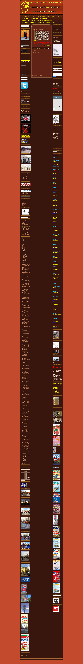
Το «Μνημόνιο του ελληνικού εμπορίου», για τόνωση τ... (26, 283)
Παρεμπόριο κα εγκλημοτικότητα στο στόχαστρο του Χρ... (25, 354)
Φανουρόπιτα (24, 358)
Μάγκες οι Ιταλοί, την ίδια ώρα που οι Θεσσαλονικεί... (26, 423)
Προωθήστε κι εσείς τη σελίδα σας (24, 74)
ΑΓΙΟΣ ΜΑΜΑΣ (24, 271)
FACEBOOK (53, 22)
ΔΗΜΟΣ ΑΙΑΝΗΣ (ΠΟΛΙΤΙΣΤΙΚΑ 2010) (25, 448)
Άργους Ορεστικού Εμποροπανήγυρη (25, 330)
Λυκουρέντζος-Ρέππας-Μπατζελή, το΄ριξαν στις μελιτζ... (25, 291)
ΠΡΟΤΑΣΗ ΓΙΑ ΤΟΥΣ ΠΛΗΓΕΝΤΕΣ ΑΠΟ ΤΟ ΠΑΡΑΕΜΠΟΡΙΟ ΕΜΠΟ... (26, 289)
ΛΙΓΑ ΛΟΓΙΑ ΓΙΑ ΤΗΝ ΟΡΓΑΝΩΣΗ (45, 18)
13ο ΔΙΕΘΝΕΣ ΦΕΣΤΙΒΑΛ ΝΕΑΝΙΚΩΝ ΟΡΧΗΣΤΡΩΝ (26, 403)
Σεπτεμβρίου (24, 256)
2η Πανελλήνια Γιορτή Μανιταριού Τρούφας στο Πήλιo (25, 365)
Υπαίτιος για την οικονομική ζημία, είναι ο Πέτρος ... (25, 352)
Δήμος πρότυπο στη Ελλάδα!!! (26, 357)
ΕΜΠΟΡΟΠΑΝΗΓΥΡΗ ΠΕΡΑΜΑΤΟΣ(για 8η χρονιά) (26, 443)
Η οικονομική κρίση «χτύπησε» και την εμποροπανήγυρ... (26, 387)
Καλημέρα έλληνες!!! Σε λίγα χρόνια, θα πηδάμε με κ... (26, 297)
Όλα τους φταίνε (24, 348)
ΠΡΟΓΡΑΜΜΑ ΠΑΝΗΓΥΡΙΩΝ (29, 16)
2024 (22, 240)
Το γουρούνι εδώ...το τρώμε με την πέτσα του (26, 303)
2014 (22, 249)
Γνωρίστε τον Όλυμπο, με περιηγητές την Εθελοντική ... (26, 382)
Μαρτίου (24, 460)
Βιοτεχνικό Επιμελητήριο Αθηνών (26, 220)
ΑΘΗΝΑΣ (23, 202)
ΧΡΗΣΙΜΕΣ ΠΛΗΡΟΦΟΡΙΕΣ (48, 20)
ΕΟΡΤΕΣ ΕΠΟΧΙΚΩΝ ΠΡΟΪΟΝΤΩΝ (56, 30)
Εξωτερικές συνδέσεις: (26, 208)
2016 (22, 247)
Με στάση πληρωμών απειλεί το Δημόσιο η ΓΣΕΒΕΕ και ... (26, 359)
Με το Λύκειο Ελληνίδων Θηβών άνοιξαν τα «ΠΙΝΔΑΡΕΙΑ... (25, 391)
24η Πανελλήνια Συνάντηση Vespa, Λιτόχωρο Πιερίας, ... (26, 277)
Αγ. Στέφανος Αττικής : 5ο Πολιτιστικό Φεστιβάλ (25, 276)
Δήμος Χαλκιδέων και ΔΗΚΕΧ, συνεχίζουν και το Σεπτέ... (26, 331)
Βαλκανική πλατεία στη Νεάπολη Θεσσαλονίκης (25, 337)
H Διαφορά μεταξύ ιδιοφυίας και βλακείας (25, 302)
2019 (22, 244)
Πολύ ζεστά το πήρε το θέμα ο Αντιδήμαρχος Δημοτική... (26, 345)
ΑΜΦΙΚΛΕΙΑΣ (23, 204)
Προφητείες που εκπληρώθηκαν (24, 398)
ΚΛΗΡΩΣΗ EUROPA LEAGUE (26, 342)
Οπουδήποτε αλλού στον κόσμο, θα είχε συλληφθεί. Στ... (26, 285)
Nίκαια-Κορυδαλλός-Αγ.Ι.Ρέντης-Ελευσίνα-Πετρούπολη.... (25, 333)
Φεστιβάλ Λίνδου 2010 (25, 375)
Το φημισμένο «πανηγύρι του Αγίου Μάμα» (26, 328)
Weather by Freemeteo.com (23, 468)
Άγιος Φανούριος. (24, 340)
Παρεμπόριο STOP (24, 233)
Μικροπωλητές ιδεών (25, 322)
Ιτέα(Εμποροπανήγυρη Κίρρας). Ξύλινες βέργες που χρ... (26, 308)
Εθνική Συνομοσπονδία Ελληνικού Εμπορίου (25, 224)
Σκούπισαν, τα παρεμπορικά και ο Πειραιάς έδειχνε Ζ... (26, 293)
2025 (22, 239)
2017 (22, 246)
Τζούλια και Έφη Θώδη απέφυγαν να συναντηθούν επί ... (26, 439)
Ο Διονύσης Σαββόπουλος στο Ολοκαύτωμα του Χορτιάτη (26, 374)
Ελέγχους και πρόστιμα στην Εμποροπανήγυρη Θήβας (26, 373)
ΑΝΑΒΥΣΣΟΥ (23, 205)
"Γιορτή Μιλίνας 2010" (25, 341)
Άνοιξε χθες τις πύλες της (25, 402)
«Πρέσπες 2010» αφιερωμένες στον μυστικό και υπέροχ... (26, 433)
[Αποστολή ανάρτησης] (48, 48)
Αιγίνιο (23, 376)
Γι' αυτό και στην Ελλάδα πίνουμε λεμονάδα (25, 313)
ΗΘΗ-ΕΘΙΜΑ (28, 18)
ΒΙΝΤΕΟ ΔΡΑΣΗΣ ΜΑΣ (31, 20)
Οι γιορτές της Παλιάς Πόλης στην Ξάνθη (26, 281)
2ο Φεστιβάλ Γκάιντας (25, 415)
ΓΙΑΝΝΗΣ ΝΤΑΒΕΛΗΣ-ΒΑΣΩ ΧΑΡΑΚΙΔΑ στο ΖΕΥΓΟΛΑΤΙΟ (26, 426)
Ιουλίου (23, 456)
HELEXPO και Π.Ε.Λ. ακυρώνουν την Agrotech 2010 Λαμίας (25, 339)
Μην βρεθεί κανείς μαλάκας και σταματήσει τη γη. (25, 380)
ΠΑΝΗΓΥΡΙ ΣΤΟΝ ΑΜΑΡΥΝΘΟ (24, 323)
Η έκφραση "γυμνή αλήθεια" (25, 278)
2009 (22, 463)
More (22, 91)
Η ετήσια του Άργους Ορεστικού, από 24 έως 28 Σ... (26, 350)
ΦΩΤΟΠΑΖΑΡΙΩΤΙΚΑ (25, 22)
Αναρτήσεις (23, 77)
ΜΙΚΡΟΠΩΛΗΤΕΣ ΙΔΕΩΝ (33, 22)
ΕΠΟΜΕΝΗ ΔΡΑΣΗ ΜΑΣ (39, 20)
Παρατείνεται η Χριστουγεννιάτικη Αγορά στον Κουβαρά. (26, 178)
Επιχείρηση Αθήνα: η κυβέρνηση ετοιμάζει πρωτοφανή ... (25, 385)
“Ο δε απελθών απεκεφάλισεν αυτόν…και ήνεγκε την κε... (26, 316)
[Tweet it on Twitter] (35, 47)
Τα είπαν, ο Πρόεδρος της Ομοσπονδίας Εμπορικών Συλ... (26, 450)
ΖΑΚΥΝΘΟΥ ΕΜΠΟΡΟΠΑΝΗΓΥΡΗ (25, 455)
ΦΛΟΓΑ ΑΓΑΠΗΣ (24, 292)
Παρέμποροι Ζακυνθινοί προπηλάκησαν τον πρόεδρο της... (25, 419)
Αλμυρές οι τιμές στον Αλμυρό (26, 451)
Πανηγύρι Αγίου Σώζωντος (25, 268)
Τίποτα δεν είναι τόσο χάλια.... (26, 321)
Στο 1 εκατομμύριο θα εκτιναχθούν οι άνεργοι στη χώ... (26, 408)
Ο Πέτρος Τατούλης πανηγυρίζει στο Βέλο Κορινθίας (25, 356)
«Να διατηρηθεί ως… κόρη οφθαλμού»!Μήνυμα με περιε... (25, 266)
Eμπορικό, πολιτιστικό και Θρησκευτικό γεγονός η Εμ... (25, 405)
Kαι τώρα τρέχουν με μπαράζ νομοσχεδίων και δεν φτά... (26, 300)
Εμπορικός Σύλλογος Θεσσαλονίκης (24, 231)
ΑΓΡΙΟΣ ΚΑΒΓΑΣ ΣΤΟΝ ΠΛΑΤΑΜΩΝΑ (25, 416)
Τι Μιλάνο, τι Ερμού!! (25, 314)
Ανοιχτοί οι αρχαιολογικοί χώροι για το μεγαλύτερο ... (26, 401)
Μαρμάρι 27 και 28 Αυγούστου (26, 432)
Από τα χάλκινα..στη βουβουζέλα (25, 371)
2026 (22, 238)
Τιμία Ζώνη (23, 263)
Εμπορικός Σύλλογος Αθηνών (25, 228)
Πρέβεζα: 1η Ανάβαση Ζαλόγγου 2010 (25, 312)
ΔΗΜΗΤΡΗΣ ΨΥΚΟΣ (24, 110)
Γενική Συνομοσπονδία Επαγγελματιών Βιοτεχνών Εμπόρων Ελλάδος (25, 222)
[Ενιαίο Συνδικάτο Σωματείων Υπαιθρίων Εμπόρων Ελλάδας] (23, 73)
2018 (22, 245)
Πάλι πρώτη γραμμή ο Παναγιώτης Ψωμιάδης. (25, 280)
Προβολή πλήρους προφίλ (25, 111)
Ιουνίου (23, 457)
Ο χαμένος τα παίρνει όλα (25, 431)
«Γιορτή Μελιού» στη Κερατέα (26, 264)
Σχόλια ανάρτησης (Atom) (38, 75)
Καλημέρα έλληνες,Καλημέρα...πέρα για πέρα (26, 318)
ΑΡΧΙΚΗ (23, 16)
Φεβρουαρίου (24, 461)
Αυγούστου (24, 257)
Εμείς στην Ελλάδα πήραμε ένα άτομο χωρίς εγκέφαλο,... (25, 397)
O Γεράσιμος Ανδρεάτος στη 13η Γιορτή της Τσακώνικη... (26, 437)
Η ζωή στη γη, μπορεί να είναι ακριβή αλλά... (26, 369)
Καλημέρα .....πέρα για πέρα (26, 430)
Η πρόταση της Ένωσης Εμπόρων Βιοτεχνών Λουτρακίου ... (25, 270)
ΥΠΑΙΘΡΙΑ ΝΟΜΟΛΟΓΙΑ (41, 22)
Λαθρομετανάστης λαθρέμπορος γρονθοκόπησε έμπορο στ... (26, 453)
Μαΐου (23, 458)
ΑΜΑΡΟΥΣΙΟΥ (24, 203)
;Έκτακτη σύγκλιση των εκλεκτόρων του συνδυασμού (25, 176)
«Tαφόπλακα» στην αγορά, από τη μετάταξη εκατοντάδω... (25, 393)
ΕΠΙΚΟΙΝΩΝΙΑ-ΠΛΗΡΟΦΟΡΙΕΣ (57, 16)
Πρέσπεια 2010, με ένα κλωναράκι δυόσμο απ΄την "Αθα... (26, 414)
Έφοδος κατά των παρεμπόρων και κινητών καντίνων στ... (26, 362)
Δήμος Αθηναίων (24, 223)
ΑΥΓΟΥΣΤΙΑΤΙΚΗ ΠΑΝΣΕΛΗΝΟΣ (24, 429)
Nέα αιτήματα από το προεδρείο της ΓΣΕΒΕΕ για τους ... (26, 327)
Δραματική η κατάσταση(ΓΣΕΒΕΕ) (25, 378)
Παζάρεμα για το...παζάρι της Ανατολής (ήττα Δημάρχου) (26, 441)
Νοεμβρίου (24, 254)
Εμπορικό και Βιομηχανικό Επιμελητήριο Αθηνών (25, 227)
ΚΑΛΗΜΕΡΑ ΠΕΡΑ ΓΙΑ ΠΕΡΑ (26, 377)
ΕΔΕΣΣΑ (23, 267)
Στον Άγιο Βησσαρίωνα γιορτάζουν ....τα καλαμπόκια (25, 259)
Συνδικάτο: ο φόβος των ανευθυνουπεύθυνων (25, 175)
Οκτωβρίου (24, 255)
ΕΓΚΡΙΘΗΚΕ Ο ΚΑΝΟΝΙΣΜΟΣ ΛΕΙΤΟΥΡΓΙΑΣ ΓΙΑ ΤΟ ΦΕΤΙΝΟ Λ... (26, 446)
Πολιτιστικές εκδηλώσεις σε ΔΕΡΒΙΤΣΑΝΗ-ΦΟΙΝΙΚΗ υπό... (25, 320)
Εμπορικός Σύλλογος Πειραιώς (25, 232)
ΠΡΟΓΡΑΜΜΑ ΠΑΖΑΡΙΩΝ (39, 16)
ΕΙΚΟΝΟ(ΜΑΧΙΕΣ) (25, 20)
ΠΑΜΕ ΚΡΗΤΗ (23, 173)
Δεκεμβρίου (24, 253)
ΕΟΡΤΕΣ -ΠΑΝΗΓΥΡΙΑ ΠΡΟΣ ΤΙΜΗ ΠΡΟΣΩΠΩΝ (57, 29)
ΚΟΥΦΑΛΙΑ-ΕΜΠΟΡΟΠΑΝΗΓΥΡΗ (25, 436)
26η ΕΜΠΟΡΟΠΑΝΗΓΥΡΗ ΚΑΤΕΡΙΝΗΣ (25, 310)
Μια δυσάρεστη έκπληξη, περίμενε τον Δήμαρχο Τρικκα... (25, 347)
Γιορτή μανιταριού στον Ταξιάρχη (25, 262)
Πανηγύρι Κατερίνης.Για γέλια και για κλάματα (26, 287)
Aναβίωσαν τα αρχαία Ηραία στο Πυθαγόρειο (26, 412)
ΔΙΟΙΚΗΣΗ (24, 18)
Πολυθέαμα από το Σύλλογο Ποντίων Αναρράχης (26, 363)
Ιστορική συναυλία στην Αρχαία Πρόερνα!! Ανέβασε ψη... (26, 305)
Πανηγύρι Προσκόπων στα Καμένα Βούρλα (25, 394)
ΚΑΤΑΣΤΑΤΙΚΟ (48, 22)
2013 (22, 250)
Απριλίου (24, 459)
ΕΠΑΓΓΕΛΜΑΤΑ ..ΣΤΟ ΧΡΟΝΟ (35, 18)
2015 (22, 248)
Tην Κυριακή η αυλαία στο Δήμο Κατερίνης (25, 389)
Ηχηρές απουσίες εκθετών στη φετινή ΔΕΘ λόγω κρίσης (26, 298)
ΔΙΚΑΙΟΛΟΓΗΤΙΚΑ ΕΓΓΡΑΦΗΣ (48, 16)
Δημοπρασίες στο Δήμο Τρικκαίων (25, 444)
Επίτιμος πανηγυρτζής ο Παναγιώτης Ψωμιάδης (25, 421)
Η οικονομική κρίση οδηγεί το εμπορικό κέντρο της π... (26, 409)
